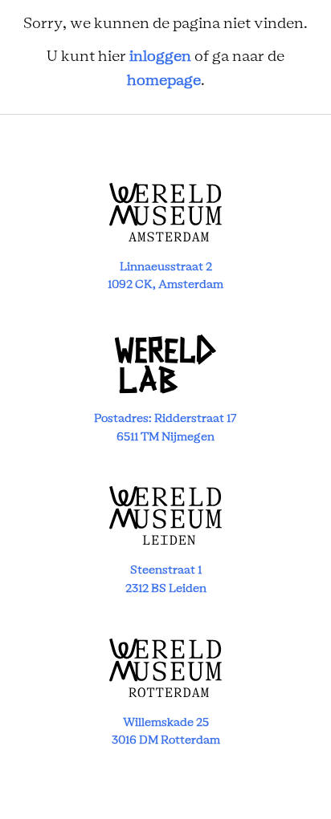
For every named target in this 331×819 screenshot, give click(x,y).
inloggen (160, 57)
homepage (164, 81)
